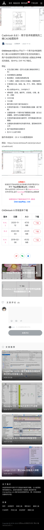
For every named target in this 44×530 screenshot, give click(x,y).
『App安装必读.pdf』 (20, 187)
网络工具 (31, 510)
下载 (37, 223)
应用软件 (17, 44)
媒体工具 (36, 506)
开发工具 (14, 510)
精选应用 (16, 3)
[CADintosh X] (3, 44)
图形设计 (28, 506)
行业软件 (5, 510)
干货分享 (34, 3)
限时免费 (25, 2)
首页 (10, 3)
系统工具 (19, 506)
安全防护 (22, 510)
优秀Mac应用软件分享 (4, 3)
